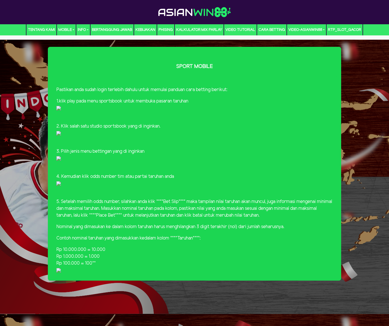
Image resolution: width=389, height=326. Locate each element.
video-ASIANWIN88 (305, 30)
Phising (166, 30)
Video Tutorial (240, 30)
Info (82, 30)
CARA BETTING (272, 30)
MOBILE (65, 30)
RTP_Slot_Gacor (344, 30)
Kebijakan (145, 30)
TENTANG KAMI (41, 30)
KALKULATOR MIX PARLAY (199, 30)
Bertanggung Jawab (112, 30)
